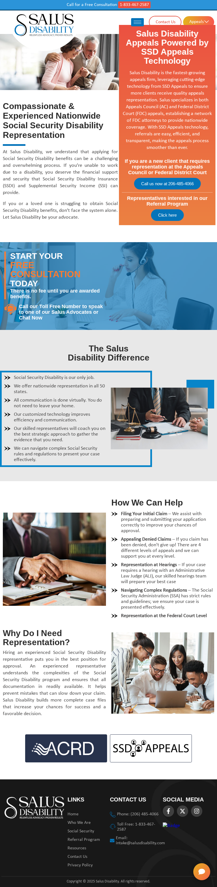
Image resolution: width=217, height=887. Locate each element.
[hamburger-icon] (137, 22)
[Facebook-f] (168, 811)
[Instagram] (196, 811)
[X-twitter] (182, 811)
